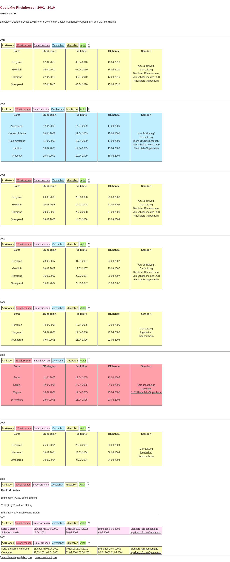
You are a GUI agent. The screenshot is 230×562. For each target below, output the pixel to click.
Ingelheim (136, 532)
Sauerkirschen (42, 45)
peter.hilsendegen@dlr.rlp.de (16, 557)
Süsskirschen (23, 45)
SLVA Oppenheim (151, 532)
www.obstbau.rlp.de (46, 557)
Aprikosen (7, 109)
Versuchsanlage (149, 528)
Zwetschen (58, 45)
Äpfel (83, 45)
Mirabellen (72, 45)
